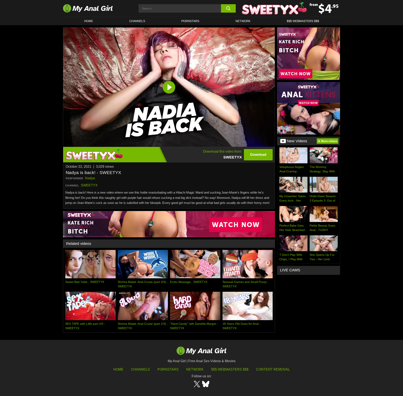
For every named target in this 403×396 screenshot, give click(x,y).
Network (243, 21)
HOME (88, 21)
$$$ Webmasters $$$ (230, 369)
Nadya (90, 178)
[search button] (228, 8)
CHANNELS (137, 21)
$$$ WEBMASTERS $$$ (303, 21)
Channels (140, 369)
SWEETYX (89, 185)
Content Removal (273, 369)
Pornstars (190, 21)
